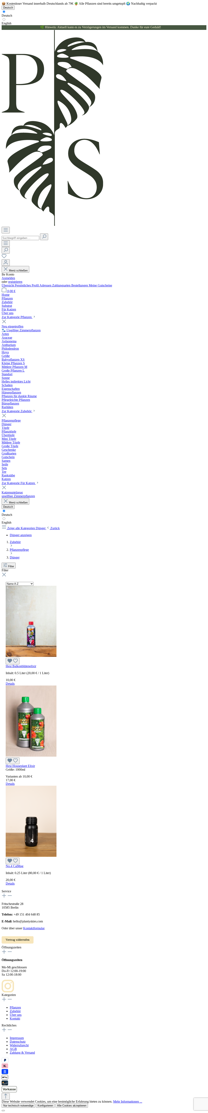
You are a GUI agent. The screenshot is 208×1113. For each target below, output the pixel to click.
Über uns (16, 1014)
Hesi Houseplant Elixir (20, 766)
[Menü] (6, 230)
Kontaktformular (33, 928)
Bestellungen (80, 285)
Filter (11, 566)
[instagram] (8, 991)
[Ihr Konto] (6, 262)
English (6, 23)
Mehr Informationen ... (127, 1101)
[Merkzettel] (4, 257)
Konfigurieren (45, 1105)
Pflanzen (15, 1007)
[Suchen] (44, 236)
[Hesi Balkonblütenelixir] (31, 655)
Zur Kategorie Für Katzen (19, 483)
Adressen (45, 285)
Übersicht (8, 285)
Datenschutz (18, 1041)
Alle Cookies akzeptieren (71, 1105)
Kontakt (15, 1018)
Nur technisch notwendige (18, 1105)
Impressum (17, 1038)
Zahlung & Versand (22, 1052)
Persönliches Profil (27, 285)
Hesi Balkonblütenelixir (21, 666)
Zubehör (15, 1011)
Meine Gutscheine (100, 285)
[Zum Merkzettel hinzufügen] (13, 661)
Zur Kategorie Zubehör (17, 411)
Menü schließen (18, 270)
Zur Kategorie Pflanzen (17, 317)
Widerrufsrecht (19, 1045)
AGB (13, 1049)
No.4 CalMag (14, 866)
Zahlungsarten (61, 285)
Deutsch (7, 15)
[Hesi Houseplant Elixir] (31, 755)
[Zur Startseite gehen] (52, 225)
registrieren (15, 281)
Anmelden (8, 278)
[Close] (3, 1110)
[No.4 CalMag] (31, 855)
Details (10, 683)
